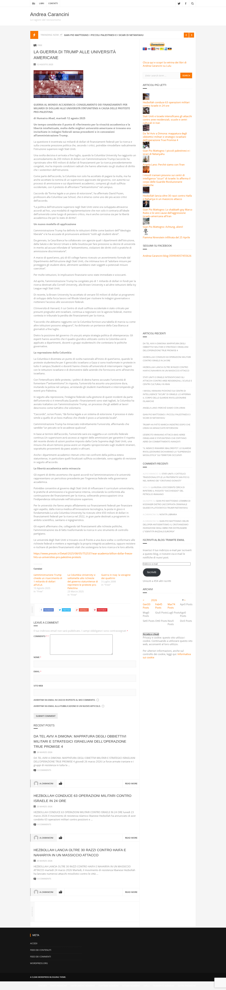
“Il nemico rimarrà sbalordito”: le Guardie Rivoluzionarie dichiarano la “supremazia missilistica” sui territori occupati (167, 452)
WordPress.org (39, 963)
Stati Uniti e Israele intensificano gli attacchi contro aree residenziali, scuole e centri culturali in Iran (167, 119)
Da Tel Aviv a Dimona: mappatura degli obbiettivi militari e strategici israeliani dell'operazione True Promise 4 (165, 137)
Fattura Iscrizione (131, 985)
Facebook (185, 3)
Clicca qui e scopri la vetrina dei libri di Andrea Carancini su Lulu (164, 64)
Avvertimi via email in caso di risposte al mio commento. (64, 700)
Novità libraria (168, 514)
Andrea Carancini (49, 14)
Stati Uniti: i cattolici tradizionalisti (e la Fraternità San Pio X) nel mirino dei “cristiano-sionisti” (166, 477)
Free (39, 45)
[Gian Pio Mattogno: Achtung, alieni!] (146, 223)
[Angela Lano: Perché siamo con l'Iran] (146, 161)
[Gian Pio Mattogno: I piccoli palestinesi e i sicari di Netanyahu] (146, 147)
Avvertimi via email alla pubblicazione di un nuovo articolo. (67, 706)
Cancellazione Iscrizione (82, 985)
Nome (37, 657)
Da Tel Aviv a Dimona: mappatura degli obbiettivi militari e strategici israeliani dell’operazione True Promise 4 (80, 741)
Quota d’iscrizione (187, 985)
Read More (131, 783)
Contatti (53, 3)
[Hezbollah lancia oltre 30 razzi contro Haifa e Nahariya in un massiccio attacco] (146, 192)
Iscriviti (151, 572)
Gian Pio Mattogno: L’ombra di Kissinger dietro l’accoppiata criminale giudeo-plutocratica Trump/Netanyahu (166, 504)
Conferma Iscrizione (108, 985)
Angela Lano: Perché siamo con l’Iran (164, 407)
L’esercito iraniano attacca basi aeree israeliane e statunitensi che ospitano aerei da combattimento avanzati (164, 438)
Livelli (146, 985)
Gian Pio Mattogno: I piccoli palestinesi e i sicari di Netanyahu (103, 35)
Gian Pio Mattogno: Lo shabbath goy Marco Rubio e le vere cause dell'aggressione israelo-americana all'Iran (167, 213)
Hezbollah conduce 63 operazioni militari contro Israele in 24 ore (166, 104)
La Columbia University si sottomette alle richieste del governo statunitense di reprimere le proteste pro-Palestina (83, 581)
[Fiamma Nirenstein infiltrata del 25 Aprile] (146, 234)
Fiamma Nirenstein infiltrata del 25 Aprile (166, 237)
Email (37, 671)
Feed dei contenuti (40, 949)
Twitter (179, 3)
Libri (41, 3)
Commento (41, 636)
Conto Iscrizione (58, 985)
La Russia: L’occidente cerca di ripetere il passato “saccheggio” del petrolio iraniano (164, 491)
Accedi (33, 943)
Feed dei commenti (40, 956)
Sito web (38, 685)
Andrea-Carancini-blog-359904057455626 (167, 255)
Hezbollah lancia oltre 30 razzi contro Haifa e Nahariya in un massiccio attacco (167, 197)
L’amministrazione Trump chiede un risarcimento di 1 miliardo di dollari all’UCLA (48, 579)
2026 (154, 600)
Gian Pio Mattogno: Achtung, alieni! (163, 226)
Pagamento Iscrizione (163, 985)
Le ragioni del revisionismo (45, 19)
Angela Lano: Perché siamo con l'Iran (164, 164)
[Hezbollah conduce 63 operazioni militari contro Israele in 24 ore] (146, 99)
